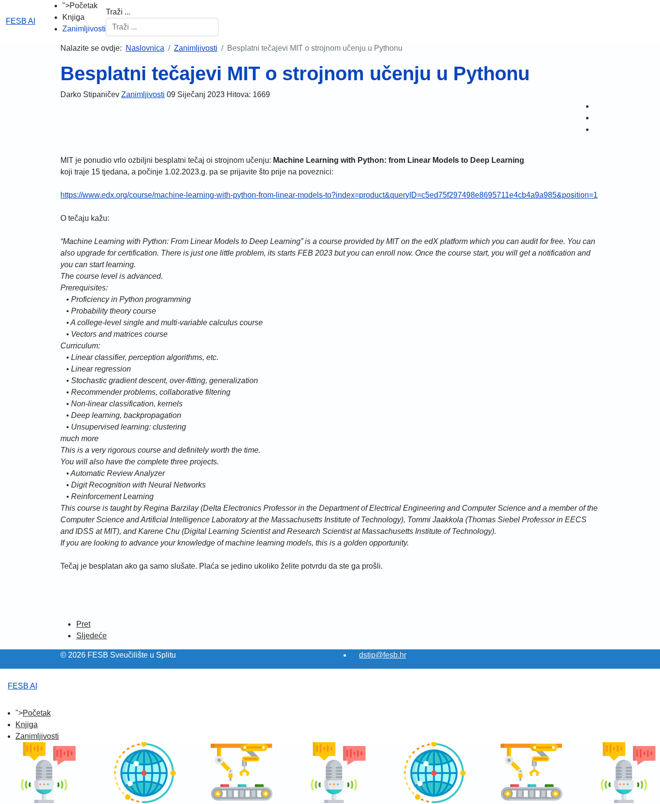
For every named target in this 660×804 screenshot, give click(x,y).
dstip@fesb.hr (382, 655)
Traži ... (118, 12)
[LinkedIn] (597, 129)
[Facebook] (597, 106)
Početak (84, 5)
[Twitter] (597, 118)
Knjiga (73, 17)
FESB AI (20, 21)
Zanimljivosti (84, 29)
